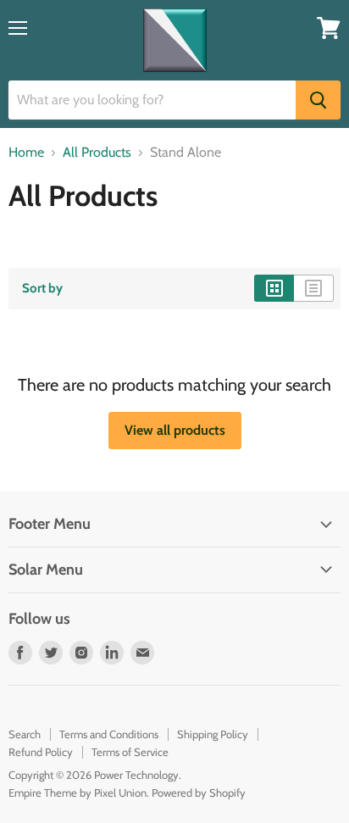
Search (24, 734)
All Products (97, 152)
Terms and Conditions (108, 734)
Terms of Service (130, 752)
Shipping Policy (212, 734)
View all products (175, 430)
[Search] (318, 100)
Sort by (42, 288)
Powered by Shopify (199, 792)
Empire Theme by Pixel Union (77, 792)
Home (26, 152)
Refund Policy (40, 752)
